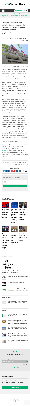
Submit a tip (24, 40)
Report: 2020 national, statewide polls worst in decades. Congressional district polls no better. (17, 328)
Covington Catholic (9, 38)
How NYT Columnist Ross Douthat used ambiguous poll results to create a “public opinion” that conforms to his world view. (18, 322)
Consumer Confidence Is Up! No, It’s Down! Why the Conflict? (18, 315)
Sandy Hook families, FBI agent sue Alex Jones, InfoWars (5, 213)
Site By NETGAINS (22, 395)
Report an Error (15, 164)
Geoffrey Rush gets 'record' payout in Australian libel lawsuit (22, 214)
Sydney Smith (7, 33)
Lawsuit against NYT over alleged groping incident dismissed (18, 277)
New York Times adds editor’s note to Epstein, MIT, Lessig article (13, 271)
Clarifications (16, 400)
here (21, 141)
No (26, 364)
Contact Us (15, 403)
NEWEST (4, 310)
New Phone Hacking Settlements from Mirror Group (23, 237)
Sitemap (15, 401)
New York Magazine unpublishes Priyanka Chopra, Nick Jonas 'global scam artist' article (14, 216)
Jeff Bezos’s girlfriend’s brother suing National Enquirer (16, 283)
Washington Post (23, 38)
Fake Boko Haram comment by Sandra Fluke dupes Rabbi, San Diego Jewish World (17, 303)
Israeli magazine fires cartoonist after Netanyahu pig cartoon (14, 239)
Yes (23, 364)
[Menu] (3, 11)
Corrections (15, 399)
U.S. (17, 38)
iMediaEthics (15, 4)
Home (3, 13)
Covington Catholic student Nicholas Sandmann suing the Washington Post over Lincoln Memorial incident (14, 15)
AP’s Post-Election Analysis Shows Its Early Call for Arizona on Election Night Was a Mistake (18, 335)
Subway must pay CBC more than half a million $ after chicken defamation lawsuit (18, 289)
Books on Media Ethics (16, 397)
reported (4, 150)
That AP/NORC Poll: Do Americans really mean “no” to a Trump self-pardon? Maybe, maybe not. (5, 241)
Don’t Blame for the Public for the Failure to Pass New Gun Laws (18, 341)
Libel (7, 13)
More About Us (15, 387)
